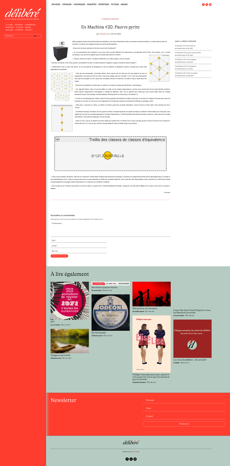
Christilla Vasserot (139, 311)
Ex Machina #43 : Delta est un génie (186, 73)
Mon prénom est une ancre (144, 308)
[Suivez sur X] (206, 4)
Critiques (19, 25)
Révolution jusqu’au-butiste (104, 287)
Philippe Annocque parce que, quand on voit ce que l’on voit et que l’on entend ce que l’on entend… (150, 377)
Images (28, 27)
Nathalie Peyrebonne (140, 382)
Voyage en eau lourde (60, 355)
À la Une (9, 25)
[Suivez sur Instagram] (210, 4)
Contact (29, 30)
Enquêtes (10, 27)
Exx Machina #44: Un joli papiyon (185, 66)
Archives (9, 30)
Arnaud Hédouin (179, 315)
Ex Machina (106, 19)
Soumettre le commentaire (59, 256)
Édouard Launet (97, 335)
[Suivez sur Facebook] (203, 4)
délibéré (177, 363)
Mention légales (136, 451)
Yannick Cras (104, 34)
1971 (53, 322)
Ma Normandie (99, 333)
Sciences (115, 19)
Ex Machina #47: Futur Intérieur (185, 46)
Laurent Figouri (97, 290)
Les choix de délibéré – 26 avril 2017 (190, 360)
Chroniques (30, 25)
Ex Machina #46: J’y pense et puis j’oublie (188, 52)
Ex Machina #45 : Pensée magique (185, 59)
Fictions (19, 27)
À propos (19, 30)
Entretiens (103, 5)
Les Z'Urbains (56, 325)
